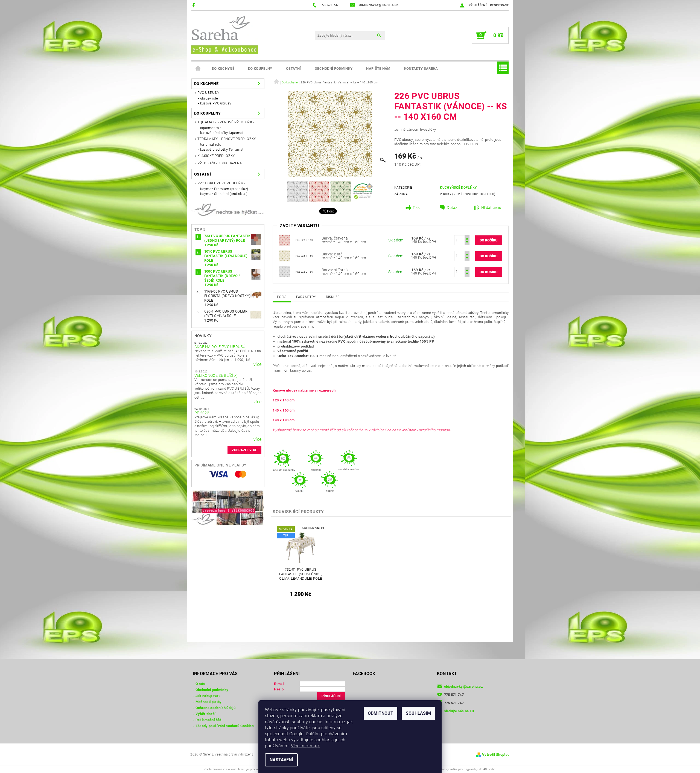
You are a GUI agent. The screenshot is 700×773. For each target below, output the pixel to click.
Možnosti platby (209, 702)
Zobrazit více (244, 450)
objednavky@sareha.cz (463, 686)
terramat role (210, 144)
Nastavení (281, 759)
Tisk (416, 207)
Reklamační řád (208, 720)
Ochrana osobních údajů (215, 708)
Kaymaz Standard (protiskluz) (224, 194)
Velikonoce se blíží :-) (216, 375)
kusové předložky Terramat (222, 149)
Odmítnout (380, 713)
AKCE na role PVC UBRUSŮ (219, 347)
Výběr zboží (206, 714)
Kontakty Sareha (421, 68)
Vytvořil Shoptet (495, 754)
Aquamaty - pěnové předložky (226, 122)
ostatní (293, 68)
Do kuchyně (223, 68)
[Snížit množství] (467, 242)
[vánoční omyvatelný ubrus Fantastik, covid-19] (284, 255)
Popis (281, 297)
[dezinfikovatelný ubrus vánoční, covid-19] (284, 271)
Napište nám (378, 68)
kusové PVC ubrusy (215, 103)
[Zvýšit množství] (467, 237)
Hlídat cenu (491, 207)
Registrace (499, 5)
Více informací (305, 745)
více (257, 364)
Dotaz (452, 207)
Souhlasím (418, 713)
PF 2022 (201, 413)
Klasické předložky (216, 156)
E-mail (279, 684)
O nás (200, 684)
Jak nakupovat (208, 696)
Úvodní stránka (198, 69)
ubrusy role (209, 98)
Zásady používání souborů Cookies (225, 726)
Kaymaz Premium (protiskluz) (224, 189)
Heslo (279, 689)
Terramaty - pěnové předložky (226, 139)
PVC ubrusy (208, 93)
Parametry (306, 297)
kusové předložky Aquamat (222, 133)
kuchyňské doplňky (458, 187)
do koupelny (260, 68)
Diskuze (333, 297)
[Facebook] (194, 5)
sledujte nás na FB (459, 711)
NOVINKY (203, 336)
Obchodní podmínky (333, 68)
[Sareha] (224, 34)
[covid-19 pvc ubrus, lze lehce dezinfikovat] (284, 240)
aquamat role (211, 128)
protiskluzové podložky (221, 183)
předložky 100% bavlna (219, 163)
